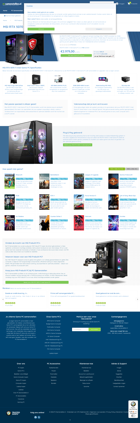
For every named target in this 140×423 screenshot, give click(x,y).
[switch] (133, 415)
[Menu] (136, 401)
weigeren (70, 22)
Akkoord (41, 29)
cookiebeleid (31, 25)
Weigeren (99, 29)
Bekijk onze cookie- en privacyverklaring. (49, 19)
